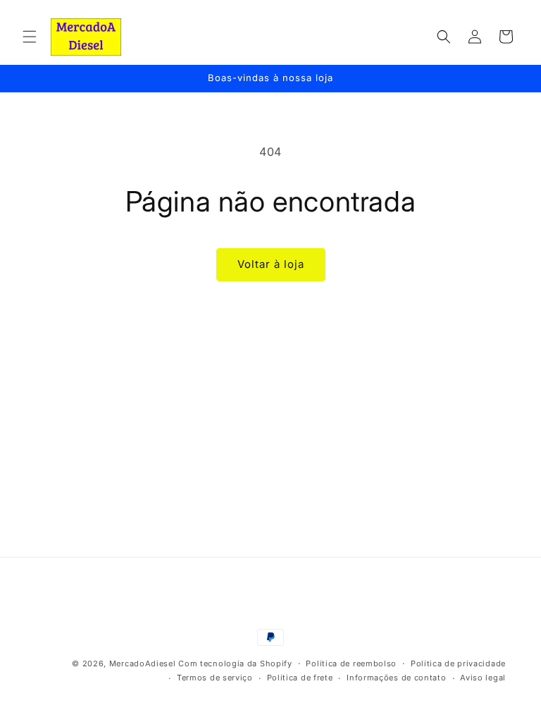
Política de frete (300, 678)
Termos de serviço (215, 678)
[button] (29, 36)
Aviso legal (483, 678)
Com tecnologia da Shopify (235, 663)
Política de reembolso (351, 663)
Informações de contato (396, 678)
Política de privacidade (458, 663)
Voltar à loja (270, 264)
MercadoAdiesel (142, 663)
